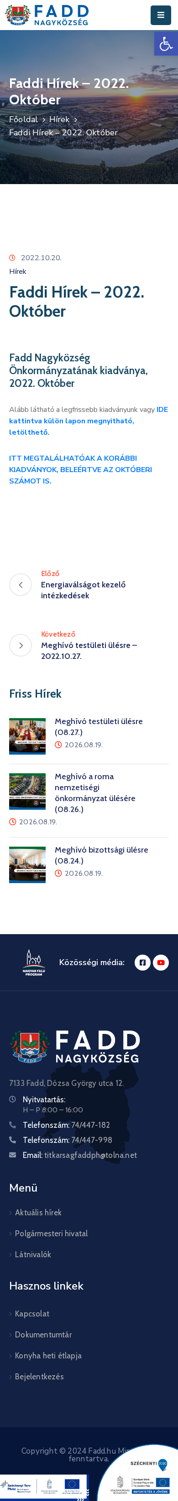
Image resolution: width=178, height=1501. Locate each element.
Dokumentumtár (43, 1334)
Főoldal (23, 119)
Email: (80, 1155)
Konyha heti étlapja (48, 1355)
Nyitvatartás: (44, 1099)
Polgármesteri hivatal (51, 1233)
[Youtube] (161, 963)
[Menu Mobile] (161, 15)
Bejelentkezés (39, 1376)
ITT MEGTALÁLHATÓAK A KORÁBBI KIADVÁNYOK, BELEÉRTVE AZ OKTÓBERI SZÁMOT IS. (80, 469)
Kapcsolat (32, 1313)
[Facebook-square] (143, 963)
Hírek (59, 119)
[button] (166, 44)
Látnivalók (33, 1254)
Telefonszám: (66, 1125)
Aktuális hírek (38, 1212)
